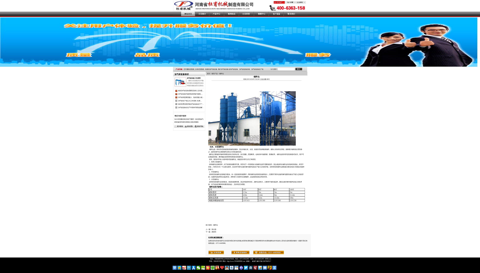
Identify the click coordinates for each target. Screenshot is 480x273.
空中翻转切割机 (189, 69)
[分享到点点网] (251, 268)
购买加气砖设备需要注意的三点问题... (190, 91)
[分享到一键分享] (274, 268)
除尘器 (214, 229)
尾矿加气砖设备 (223, 69)
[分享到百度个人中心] (241, 268)
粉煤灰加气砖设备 (211, 69)
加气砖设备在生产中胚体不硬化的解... (190, 107)
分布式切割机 (199, 69)
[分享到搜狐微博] (217, 268)
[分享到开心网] (208, 268)
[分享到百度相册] (236, 268)
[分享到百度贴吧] (232, 268)
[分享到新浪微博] (184, 268)
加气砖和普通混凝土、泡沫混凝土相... (190, 97)
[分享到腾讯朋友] (213, 268)
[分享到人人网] (194, 268)
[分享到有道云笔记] (246, 268)
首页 (208, 73)
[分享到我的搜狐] (270, 268)
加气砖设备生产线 (257, 69)
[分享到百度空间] (203, 268)
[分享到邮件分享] (265, 268)
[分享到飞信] (260, 268)
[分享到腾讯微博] (189, 268)
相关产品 (215, 73)
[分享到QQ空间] (179, 268)
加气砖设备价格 (244, 69)
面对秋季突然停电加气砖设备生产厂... (190, 104)
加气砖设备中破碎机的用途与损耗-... (190, 94)
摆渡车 (214, 232)
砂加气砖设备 (233, 69)
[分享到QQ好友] (227, 268)
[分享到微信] (198, 268)
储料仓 (221, 73)
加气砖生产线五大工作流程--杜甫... (189, 101)
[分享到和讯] (255, 268)
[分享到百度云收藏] (222, 268)
